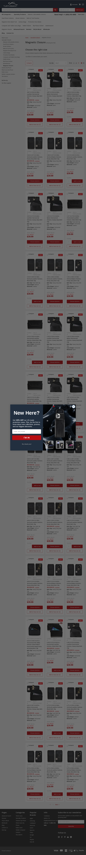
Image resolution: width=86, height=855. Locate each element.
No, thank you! (26, 444)
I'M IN (27, 437)
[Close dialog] (73, 406)
